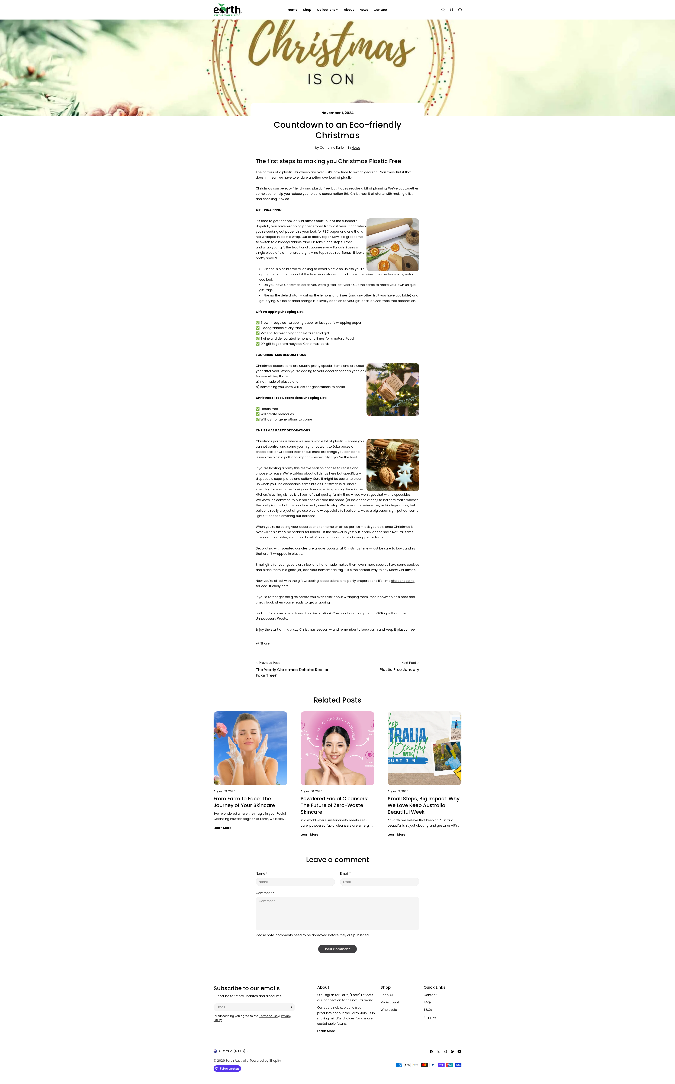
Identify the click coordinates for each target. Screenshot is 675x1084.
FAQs (428, 1002)
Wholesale (389, 1009)
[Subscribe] (291, 1007)
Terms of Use (268, 1016)
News (356, 147)
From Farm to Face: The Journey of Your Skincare (244, 802)
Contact (430, 995)
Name (262, 873)
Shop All (387, 995)
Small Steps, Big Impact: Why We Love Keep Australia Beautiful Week (423, 805)
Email (345, 873)
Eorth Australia (237, 1060)
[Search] (443, 9)
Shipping (430, 1017)
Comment (265, 893)
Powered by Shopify (265, 1060)
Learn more (222, 828)
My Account (390, 1002)
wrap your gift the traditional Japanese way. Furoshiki (305, 247)
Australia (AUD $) (231, 1051)
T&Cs (428, 1009)
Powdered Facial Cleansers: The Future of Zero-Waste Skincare (334, 805)
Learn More (326, 1031)
